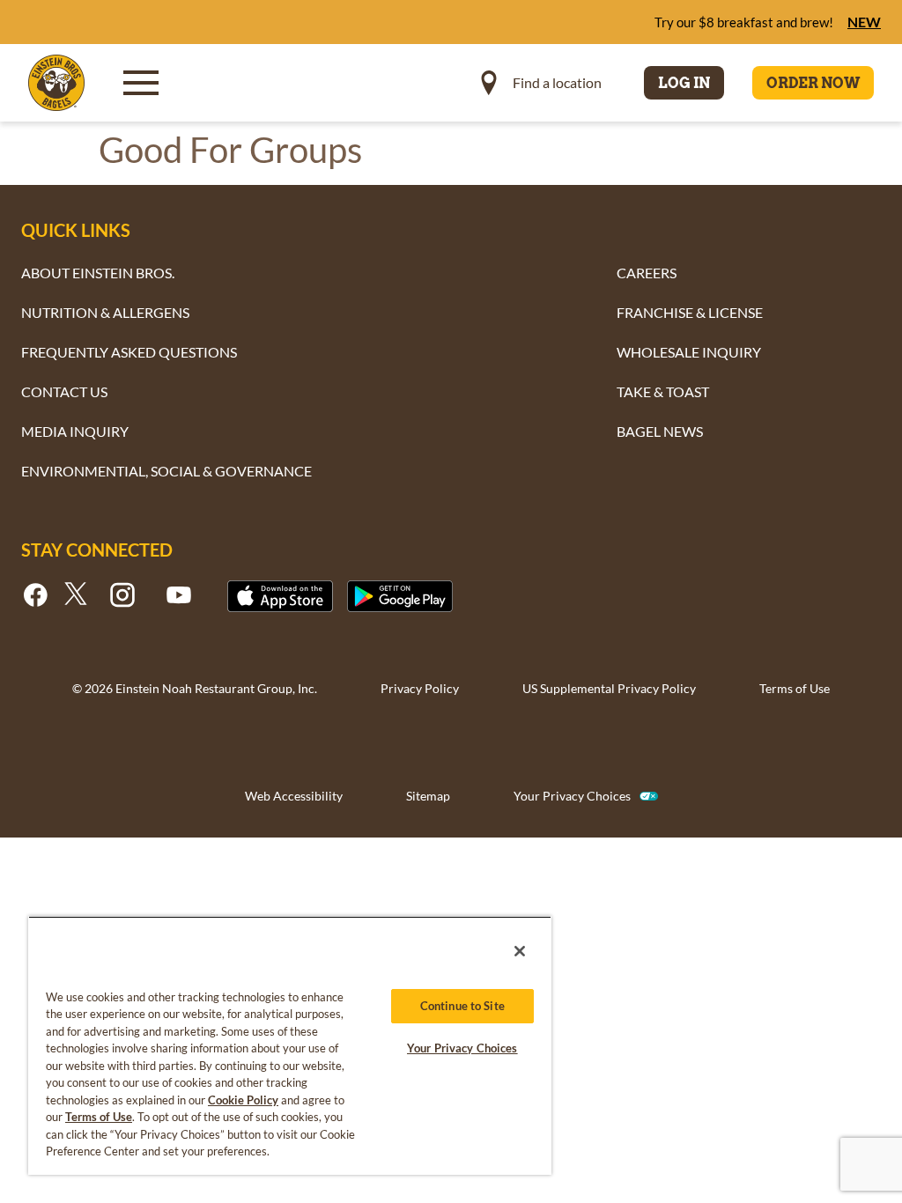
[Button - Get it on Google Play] (400, 596)
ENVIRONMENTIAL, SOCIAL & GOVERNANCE (166, 470)
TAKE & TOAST (663, 391)
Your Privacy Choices (572, 795)
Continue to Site (462, 1006)
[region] (289, 1045)
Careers (646, 272)
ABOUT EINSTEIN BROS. (97, 272)
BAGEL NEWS (660, 431)
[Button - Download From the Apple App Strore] (280, 596)
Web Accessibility (294, 795)
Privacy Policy (420, 688)
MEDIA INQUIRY (75, 431)
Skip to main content (109, 18)
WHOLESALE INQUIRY (689, 351)
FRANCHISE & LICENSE (690, 312)
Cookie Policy (243, 1100)
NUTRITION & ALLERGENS (105, 312)
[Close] (519, 951)
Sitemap (428, 795)
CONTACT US (64, 391)
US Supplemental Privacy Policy (609, 688)
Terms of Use (794, 688)
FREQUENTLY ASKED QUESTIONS (129, 351)
